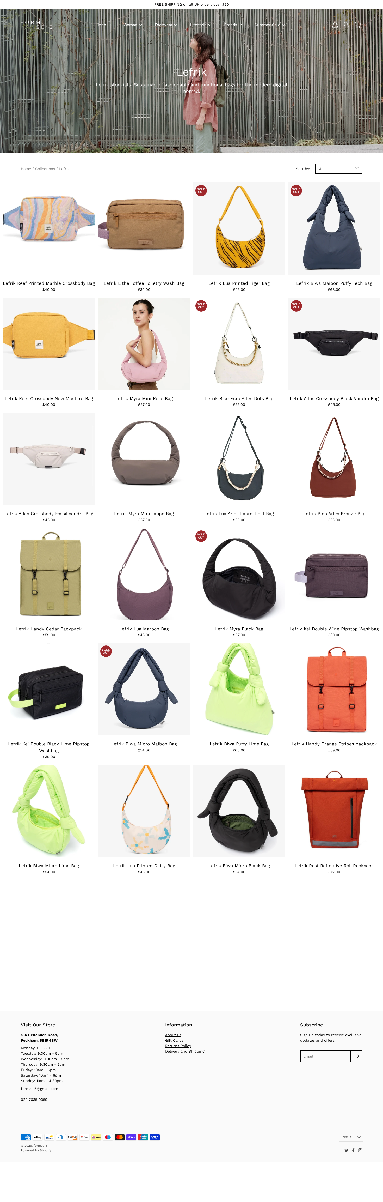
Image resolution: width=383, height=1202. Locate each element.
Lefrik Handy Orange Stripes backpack (334, 743)
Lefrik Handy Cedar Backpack (49, 628)
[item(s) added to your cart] (358, 25)
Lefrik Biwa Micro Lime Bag (49, 865)
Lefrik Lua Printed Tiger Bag (239, 283)
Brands (230, 24)
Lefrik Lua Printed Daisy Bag (144, 865)
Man (102, 24)
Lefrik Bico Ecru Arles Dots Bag (239, 398)
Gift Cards (174, 1040)
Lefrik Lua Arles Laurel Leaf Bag (239, 513)
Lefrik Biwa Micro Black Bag (239, 865)
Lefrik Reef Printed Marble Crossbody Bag (49, 283)
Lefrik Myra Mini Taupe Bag (144, 513)
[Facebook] (353, 1150)
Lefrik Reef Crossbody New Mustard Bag (49, 398)
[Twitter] (346, 1150)
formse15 (40, 1145)
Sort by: (303, 169)
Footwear (163, 24)
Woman (130, 24)
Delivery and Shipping (184, 1051)
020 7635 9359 (34, 1099)
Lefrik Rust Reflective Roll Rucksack (334, 865)
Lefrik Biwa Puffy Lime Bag (239, 743)
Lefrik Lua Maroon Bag (144, 628)
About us (173, 1035)
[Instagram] (360, 1150)
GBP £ (347, 1137)
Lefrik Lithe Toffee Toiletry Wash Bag (144, 283)
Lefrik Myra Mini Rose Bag (144, 398)
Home (26, 169)
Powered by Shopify (36, 1150)
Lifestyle (198, 24)
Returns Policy (178, 1046)
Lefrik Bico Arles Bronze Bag (334, 513)
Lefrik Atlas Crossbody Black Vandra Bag (334, 398)
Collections (45, 169)
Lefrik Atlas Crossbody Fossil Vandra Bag (48, 513)
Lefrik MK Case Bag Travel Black (49, 980)
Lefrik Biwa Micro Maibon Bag (144, 743)
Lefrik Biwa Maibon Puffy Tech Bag (334, 283)
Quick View (49, 229)
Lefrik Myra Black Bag (239, 628)
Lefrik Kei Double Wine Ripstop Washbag (334, 628)
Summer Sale (267, 24)
